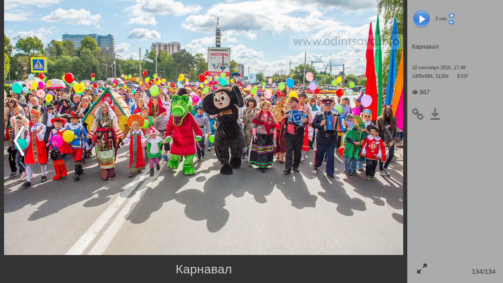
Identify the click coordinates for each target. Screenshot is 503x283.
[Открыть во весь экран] (422, 268)
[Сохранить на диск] (438, 114)
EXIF (462, 76)
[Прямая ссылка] (420, 114)
